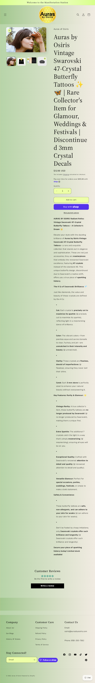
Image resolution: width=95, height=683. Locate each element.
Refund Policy (40, 633)
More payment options (71, 213)
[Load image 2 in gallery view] (21, 61)
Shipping (66, 174)
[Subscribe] (34, 660)
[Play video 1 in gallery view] (42, 61)
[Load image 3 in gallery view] (31, 61)
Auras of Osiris (16, 676)
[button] (5, 14)
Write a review (47, 585)
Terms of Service (42, 644)
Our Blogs (10, 633)
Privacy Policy (40, 639)
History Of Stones (13, 639)
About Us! (10, 628)
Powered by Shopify (28, 676)
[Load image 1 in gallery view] (11, 61)
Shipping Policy (41, 628)
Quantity (57, 186)
